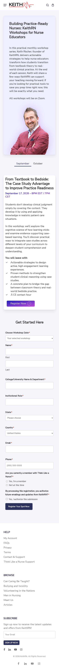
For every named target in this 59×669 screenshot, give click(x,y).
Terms (7, 552)
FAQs (6, 543)
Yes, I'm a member (17, 481)
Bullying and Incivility (16, 586)
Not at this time (16, 485)
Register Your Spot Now (19, 506)
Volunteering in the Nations (19, 590)
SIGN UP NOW (11, 642)
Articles (8, 604)
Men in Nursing (12, 595)
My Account (10, 538)
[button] (5, 5)
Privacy (8, 547)
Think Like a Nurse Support (19, 561)
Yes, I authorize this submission (23, 499)
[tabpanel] (29, 242)
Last (7, 369)
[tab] (22, 162)
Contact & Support (14, 557)
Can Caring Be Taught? (17, 581)
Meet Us (8, 600)
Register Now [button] (18, 303)
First (7, 357)
